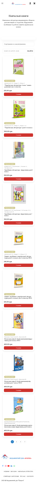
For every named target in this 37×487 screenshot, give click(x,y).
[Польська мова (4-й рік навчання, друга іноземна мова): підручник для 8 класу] (18, 405)
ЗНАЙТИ (30, 51)
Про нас (23, 476)
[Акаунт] (30, 3)
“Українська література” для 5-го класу (18, 128)
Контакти (30, 476)
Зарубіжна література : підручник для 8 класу (18, 170)
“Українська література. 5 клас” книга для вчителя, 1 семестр (17, 86)
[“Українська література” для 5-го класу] (18, 109)
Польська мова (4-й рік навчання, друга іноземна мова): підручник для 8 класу (18, 426)
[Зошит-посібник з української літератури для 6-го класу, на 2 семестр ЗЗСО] (18, 280)
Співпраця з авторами (11, 476)
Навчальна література (25, 471)
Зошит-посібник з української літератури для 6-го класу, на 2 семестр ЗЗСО (18, 297)
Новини (6, 471)
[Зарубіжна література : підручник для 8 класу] (18, 150)
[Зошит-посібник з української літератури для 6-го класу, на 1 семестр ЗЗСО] (18, 238)
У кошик (18, 94)
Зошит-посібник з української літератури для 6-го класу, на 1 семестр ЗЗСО (18, 257)
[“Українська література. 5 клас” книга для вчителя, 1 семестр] (18, 67)
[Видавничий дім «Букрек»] (18, 3)
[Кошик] (34, 3)
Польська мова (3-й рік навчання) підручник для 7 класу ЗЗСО (17, 382)
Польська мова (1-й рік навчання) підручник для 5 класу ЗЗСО (18, 339)
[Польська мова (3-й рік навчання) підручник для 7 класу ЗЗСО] (18, 363)
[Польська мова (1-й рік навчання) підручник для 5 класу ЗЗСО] (18, 320)
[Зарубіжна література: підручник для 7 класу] (18, 194)
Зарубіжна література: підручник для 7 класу (18, 214)
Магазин (14, 471)
